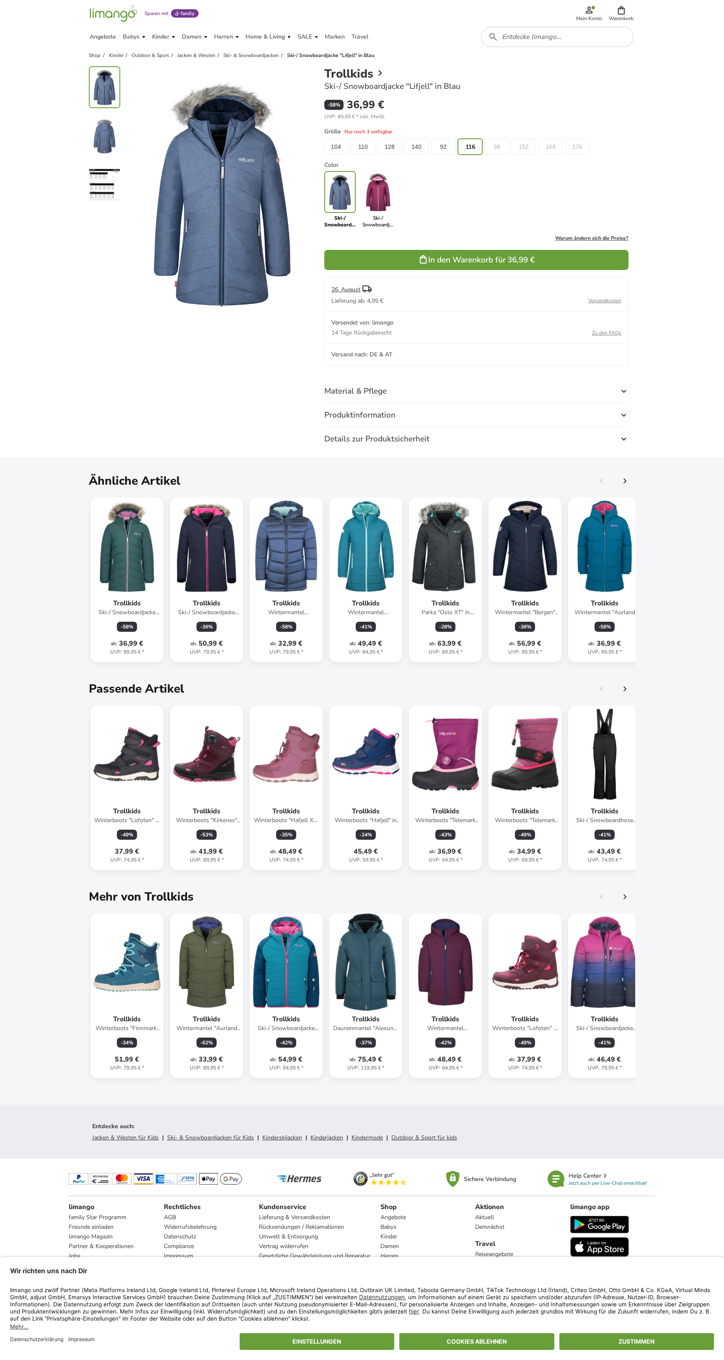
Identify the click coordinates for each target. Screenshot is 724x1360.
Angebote (393, 1217)
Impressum (178, 1256)
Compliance (179, 1246)
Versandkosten (604, 300)
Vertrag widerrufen (283, 1246)
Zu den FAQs (606, 333)
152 (524, 146)
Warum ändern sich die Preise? (591, 238)
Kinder (388, 1237)
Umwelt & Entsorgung (288, 1237)
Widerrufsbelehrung (190, 1227)
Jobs (74, 1256)
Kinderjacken (326, 1138)
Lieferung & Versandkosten (294, 1217)
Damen (389, 1246)
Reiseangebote (494, 1254)
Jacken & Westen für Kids (125, 1138)
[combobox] (557, 36)
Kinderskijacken (282, 1138)
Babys (388, 1227)
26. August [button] (345, 289)
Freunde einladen (91, 1227)
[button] (621, 13)
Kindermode (367, 1138)
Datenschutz (180, 1237)
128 (390, 146)
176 (577, 146)
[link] (378, 199)
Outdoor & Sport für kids (424, 1138)
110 (363, 146)
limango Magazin (91, 1237)
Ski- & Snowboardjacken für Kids (210, 1138)
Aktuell (484, 1217)
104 (336, 146)
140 (416, 146)
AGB (170, 1217)
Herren (389, 1256)
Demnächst (489, 1227)
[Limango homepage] (113, 13)
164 (551, 146)
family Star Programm (98, 1217)
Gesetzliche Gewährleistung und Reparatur (314, 1256)
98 (497, 146)
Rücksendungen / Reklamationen (301, 1227)
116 (470, 146)
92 (443, 146)
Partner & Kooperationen (101, 1246)
